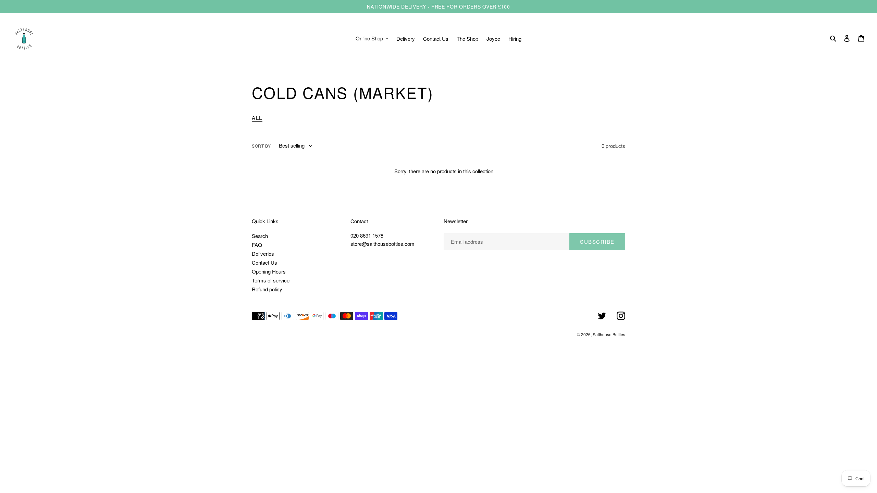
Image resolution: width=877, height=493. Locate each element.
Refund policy (267, 289)
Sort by (261, 146)
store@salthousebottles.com (382, 243)
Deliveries (263, 253)
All (257, 117)
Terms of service (270, 280)
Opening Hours (269, 271)
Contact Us (264, 262)
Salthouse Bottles (609, 334)
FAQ (257, 244)
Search (260, 235)
